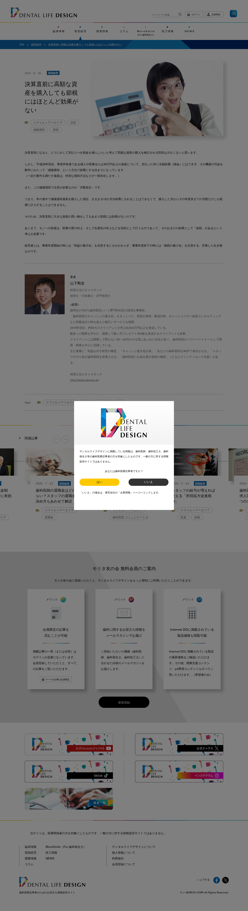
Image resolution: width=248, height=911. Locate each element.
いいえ (148, 482)
